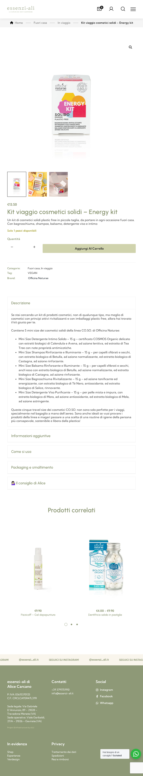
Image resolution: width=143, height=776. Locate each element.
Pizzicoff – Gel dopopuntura (38, 614)
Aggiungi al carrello (89, 248)
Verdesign (13, 759)
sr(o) (32, 727)
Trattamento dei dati (64, 752)
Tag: (9, 273)
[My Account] (111, 9)
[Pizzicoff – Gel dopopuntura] (38, 564)
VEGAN (32, 273)
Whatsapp (106, 703)
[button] (130, 47)
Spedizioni (58, 755)
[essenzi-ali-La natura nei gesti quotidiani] (20, 9)
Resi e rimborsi (60, 759)
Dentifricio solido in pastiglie (105, 614)
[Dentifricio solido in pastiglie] (105, 564)
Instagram (106, 690)
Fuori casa (34, 268)
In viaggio (47, 268)
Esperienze (13, 755)
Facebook (106, 696)
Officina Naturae (38, 278)
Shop (10, 752)
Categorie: (13, 268)
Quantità (13, 239)
